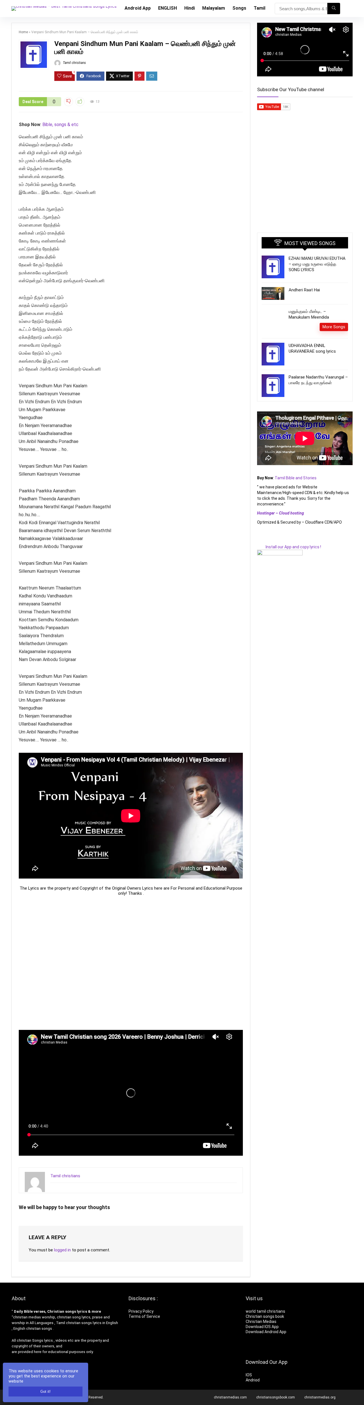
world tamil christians (265, 1311)
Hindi (189, 8)
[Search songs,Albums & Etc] (333, 8)
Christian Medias (261, 1321)
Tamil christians (74, 63)
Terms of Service (144, 1316)
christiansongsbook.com (275, 1397)
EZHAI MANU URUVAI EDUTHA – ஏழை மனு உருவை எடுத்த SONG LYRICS (317, 264)
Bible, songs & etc (61, 124)
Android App (138, 8)
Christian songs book (265, 1316)
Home (23, 32)
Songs (239, 8)
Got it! (45, 1391)
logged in (62, 1250)
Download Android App (266, 1331)
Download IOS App (262, 1326)
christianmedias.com (230, 1397)
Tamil (259, 8)
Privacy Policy (141, 1311)
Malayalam (213, 8)
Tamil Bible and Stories (296, 478)
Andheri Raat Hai (304, 289)
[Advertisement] (131, 963)
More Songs (333, 327)
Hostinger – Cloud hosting (280, 513)
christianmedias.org (320, 1397)
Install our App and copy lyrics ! (289, 547)
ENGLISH (167, 8)
